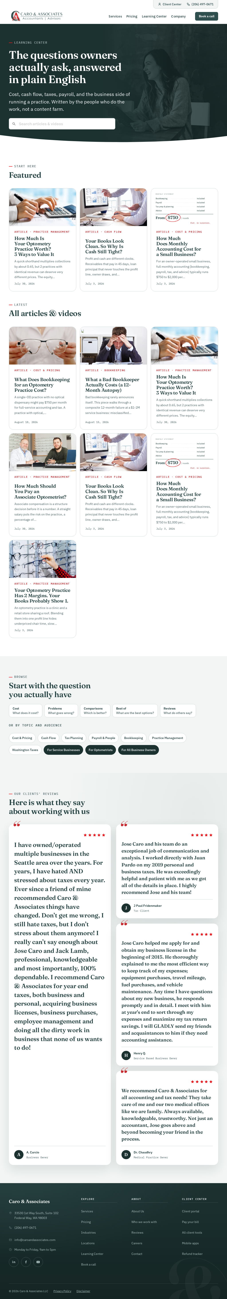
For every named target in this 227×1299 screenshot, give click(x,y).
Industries (88, 1232)
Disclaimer (83, 1291)
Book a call (206, 16)
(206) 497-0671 (202, 4)
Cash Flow (48, 738)
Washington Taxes (25, 750)
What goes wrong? (61, 710)
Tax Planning (74, 738)
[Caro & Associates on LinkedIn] (14, 1262)
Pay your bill (190, 1222)
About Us (137, 1211)
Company (178, 16)
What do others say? (178, 710)
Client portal (190, 1211)
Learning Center (154, 16)
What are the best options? (135, 710)
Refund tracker (192, 1254)
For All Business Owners (138, 750)
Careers (136, 1243)
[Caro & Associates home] (36, 16)
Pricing (131, 16)
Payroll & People (103, 738)
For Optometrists (101, 750)
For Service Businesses (63, 750)
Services (115, 16)
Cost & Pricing (22, 738)
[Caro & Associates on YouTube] (38, 1262)
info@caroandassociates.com (34, 1240)
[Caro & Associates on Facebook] (26, 1262)
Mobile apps (190, 1243)
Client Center (172, 4)
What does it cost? (26, 710)
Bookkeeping (133, 738)
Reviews (137, 1232)
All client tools (192, 1232)
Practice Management (167, 738)
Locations (88, 1243)
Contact (136, 1254)
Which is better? (95, 710)
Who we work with (144, 1222)
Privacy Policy (62, 1291)
